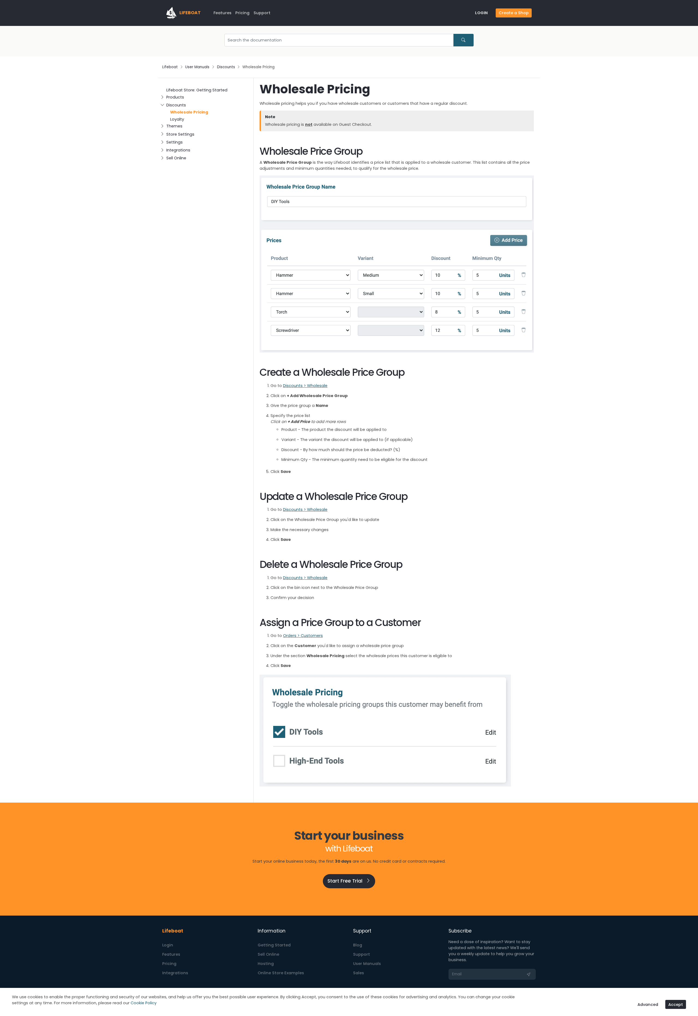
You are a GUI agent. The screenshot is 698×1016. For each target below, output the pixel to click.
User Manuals (197, 67)
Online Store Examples (281, 973)
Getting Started (274, 945)
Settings (174, 142)
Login (167, 945)
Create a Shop (514, 13)
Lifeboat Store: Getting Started (196, 90)
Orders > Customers (303, 635)
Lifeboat (170, 67)
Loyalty (177, 119)
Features (222, 13)
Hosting (266, 963)
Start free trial (345, 881)
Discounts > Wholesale (305, 385)
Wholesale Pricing (189, 112)
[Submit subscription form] (529, 974)
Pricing (242, 13)
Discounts (226, 67)
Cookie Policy (144, 1003)
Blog (357, 945)
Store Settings (180, 134)
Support (262, 13)
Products (175, 97)
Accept (675, 1004)
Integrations (178, 150)
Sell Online (176, 158)
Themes (174, 126)
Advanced (647, 1004)
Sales (358, 973)
